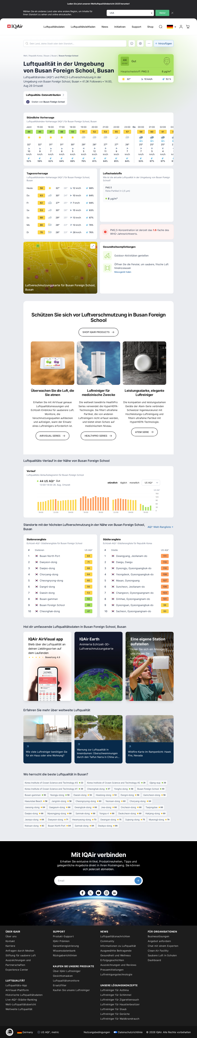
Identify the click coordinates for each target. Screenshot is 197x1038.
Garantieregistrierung (66, 945)
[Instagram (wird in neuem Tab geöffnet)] (106, 893)
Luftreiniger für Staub (113, 1009)
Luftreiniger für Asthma (114, 990)
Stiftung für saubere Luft (21, 955)
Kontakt (10, 941)
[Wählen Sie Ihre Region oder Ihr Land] (171, 27)
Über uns (11, 936)
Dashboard (154, 960)
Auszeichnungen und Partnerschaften (18, 962)
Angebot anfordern (159, 941)
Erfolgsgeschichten (112, 960)
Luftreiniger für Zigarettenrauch (119, 999)
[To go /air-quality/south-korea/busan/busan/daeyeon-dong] (61, 562)
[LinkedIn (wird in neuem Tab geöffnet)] (114, 893)
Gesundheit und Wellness (115, 955)
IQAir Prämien (61, 941)
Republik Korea (35, 56)
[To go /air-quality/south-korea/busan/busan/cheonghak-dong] (61, 611)
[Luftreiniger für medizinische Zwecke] (98, 363)
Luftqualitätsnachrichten (115, 936)
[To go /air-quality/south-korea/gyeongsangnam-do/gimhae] (137, 599)
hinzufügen (165, 43)
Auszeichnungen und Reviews (118, 964)
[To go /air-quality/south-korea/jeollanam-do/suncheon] (137, 587)
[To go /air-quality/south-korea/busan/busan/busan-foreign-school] (61, 605)
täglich (123, 482)
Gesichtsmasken (63, 975)
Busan (47, 56)
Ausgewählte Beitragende (115, 950)
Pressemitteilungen (111, 969)
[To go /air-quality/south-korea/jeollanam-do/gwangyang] (137, 556)
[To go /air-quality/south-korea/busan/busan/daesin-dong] (61, 593)
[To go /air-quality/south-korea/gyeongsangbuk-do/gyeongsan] (137, 605)
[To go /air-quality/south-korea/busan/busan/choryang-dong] (61, 574)
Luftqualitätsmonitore (66, 980)
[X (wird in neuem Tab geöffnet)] (90, 893)
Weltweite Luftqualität (19, 1009)
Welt (25, 56)
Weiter (162, 13)
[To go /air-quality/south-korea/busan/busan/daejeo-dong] (61, 568)
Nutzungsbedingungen (97, 1032)
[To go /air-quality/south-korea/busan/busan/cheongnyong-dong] (61, 580)
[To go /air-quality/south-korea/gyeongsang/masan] (137, 580)
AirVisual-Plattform (17, 990)
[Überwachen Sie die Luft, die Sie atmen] (52, 363)
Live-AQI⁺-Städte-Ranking (21, 999)
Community (107, 941)
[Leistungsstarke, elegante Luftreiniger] (144, 363)
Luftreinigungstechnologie (116, 974)
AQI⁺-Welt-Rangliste (159, 526)
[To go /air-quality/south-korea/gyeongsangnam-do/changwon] (137, 593)
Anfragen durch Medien (20, 950)
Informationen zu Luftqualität (118, 945)
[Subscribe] (138, 880)
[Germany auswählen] (171, 27)
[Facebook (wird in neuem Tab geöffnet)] (82, 893)
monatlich (134, 482)
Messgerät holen (122, 272)
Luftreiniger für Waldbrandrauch (119, 1018)
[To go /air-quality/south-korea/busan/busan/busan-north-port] (61, 556)
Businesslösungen (158, 936)
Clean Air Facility (158, 950)
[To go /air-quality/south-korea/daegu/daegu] (137, 562)
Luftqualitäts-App (16, 985)
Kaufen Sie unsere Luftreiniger (71, 990)
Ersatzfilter (59, 985)
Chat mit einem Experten (163, 945)
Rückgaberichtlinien (65, 955)
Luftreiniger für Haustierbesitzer (120, 1004)
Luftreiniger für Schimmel (115, 994)
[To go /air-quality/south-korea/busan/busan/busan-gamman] (61, 599)
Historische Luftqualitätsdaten (24, 994)
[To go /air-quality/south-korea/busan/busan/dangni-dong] (61, 587)
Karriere (10, 945)
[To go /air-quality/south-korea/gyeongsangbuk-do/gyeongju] (137, 568)
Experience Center (17, 969)
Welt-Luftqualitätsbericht (21, 1004)
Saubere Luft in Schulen (162, 955)
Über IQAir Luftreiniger (66, 971)
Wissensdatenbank (64, 950)
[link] (160, 26)
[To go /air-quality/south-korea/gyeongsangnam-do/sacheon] (137, 611)
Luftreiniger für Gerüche (115, 1013)
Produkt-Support (63, 936)
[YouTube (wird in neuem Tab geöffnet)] (98, 893)
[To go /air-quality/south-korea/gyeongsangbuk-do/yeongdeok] (137, 574)
